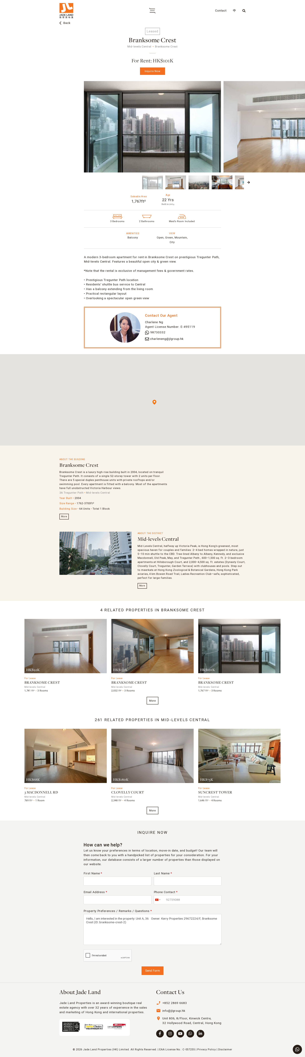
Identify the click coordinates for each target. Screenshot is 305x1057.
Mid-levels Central (158, 539)
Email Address (95, 892)
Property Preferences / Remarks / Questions (118, 911)
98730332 (158, 332)
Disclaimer (225, 1049)
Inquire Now (152, 71)
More (64, 516)
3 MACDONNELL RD (41, 792)
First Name (93, 873)
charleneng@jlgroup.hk (166, 339)
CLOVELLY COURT (127, 792)
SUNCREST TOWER (215, 792)
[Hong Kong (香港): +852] (157, 899)
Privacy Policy (206, 1049)
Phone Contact (166, 892)
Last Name (163, 873)
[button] (56, 182)
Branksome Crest (78, 465)
